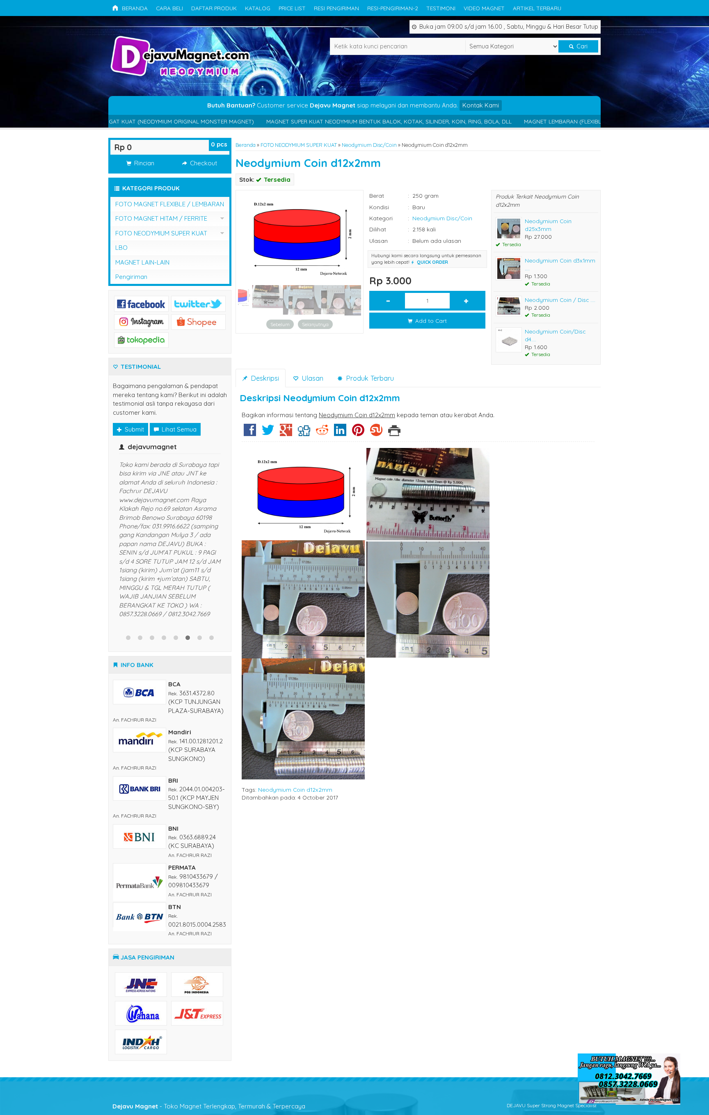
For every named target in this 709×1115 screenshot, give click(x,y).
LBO (121, 247)
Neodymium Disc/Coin (369, 145)
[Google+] (286, 433)
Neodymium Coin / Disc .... (560, 299)
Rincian (143, 163)
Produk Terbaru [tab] (369, 378)
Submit (133, 429)
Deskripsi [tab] (264, 378)
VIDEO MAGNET (484, 8)
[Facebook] (250, 433)
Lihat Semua (178, 429)
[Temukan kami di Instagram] (141, 321)
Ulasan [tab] (311, 378)
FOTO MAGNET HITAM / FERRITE (161, 218)
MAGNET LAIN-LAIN (142, 262)
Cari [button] (581, 46)
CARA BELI (169, 8)
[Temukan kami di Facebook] (141, 303)
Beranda (134, 8)
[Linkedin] (340, 433)
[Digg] (304, 433)
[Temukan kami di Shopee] (198, 321)
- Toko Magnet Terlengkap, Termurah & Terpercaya (208, 957)
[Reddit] (322, 433)
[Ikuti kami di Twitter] (198, 303)
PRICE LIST (292, 8)
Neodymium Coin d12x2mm (308, 163)
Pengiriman (131, 277)
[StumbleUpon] (376, 433)
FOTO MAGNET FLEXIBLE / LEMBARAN (169, 204)
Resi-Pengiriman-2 (392, 8)
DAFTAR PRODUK (214, 8)
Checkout (202, 163)
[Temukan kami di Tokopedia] (141, 339)
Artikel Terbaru (537, 8)
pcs (219, 144)
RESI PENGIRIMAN (336, 8)
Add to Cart (430, 320)
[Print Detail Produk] (394, 433)
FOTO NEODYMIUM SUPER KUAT (299, 145)
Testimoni (440, 8)
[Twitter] (268, 433)
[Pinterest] (358, 433)
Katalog (257, 8)
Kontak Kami (480, 105)
